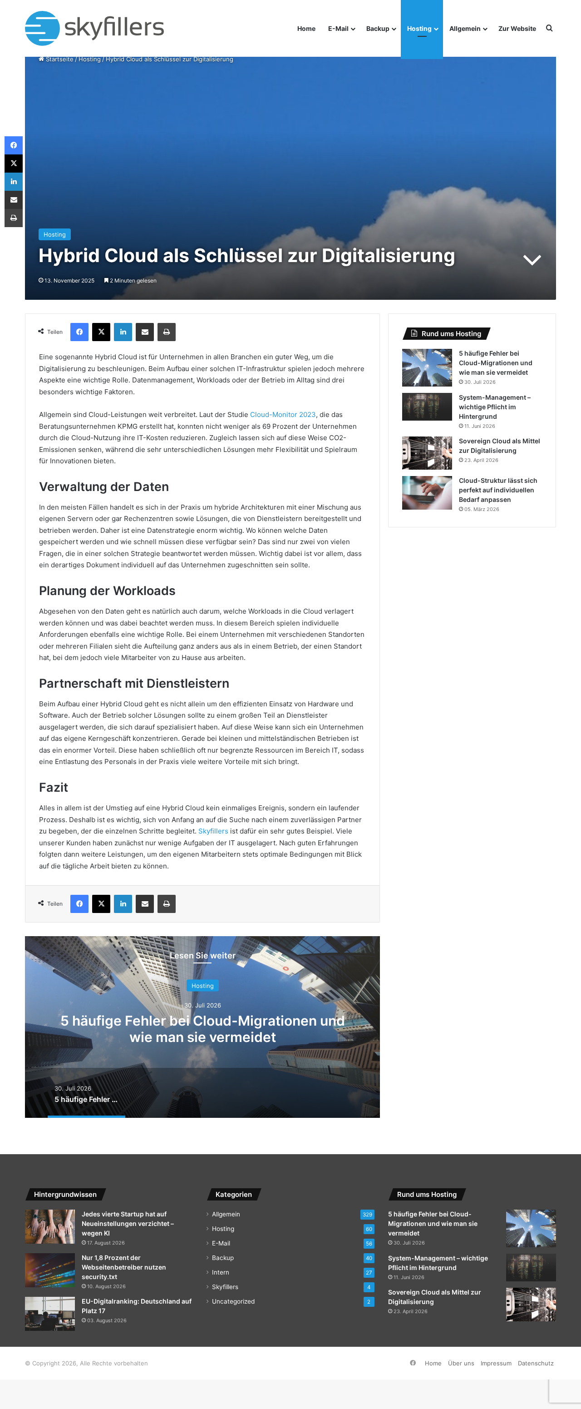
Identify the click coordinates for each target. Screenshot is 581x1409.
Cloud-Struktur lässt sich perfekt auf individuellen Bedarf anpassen (498, 489)
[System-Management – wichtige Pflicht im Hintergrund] (427, 407)
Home (306, 28)
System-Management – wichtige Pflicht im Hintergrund (495, 406)
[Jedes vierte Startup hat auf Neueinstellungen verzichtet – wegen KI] (50, 1227)
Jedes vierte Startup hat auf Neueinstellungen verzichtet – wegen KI (128, 1223)
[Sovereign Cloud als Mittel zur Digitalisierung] (427, 453)
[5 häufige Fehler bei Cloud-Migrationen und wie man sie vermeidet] (427, 368)
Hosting (419, 28)
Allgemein (465, 28)
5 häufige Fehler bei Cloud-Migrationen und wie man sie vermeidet (202, 1028)
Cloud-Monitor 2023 (283, 414)
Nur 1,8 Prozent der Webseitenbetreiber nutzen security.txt (124, 1267)
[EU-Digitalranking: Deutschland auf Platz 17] (50, 1314)
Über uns (461, 1363)
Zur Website (517, 28)
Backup (377, 28)
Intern (220, 1272)
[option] (202, 1027)
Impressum (496, 1363)
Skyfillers (213, 831)
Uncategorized (233, 1301)
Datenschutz (536, 1363)
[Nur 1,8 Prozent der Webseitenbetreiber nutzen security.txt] (50, 1270)
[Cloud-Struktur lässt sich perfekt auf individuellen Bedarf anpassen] (427, 493)
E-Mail (338, 28)
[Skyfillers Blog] (103, 28)
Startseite (59, 59)
